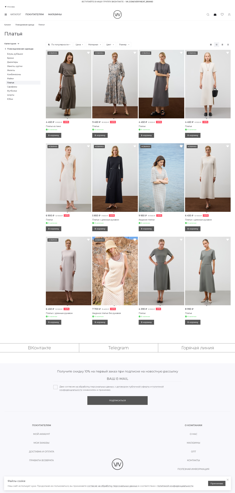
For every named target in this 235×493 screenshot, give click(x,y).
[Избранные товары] (222, 14)
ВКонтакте (39, 347)
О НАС (193, 434)
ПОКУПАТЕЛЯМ (34, 14)
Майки (10, 78)
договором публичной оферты (133, 386)
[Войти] (229, 14)
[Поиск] (208, 14)
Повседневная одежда (20, 48)
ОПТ (193, 451)
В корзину (53, 135)
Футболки (12, 91)
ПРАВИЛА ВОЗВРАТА (41, 460)
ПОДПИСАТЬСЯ (117, 400)
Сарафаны (12, 87)
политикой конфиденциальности (175, 486)
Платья (10, 82)
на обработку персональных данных (94, 386)
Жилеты (11, 70)
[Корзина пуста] (215, 14)
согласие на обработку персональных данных (112, 486)
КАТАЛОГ (15, 14)
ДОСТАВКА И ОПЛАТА (41, 451)
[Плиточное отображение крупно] (210, 44)
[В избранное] (88, 52)
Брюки (10, 58)
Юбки (10, 99)
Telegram (118, 347)
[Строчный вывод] (222, 44)
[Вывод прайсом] (228, 44)
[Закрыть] (227, 480)
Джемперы (12, 62)
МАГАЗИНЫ (55, 14)
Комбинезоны (14, 74)
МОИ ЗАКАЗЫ (41, 443)
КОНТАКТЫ (193, 460)
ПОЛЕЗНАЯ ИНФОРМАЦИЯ (193, 469)
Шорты (10, 95)
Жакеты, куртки (14, 66)
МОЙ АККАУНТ (41, 434)
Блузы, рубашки (15, 54)
